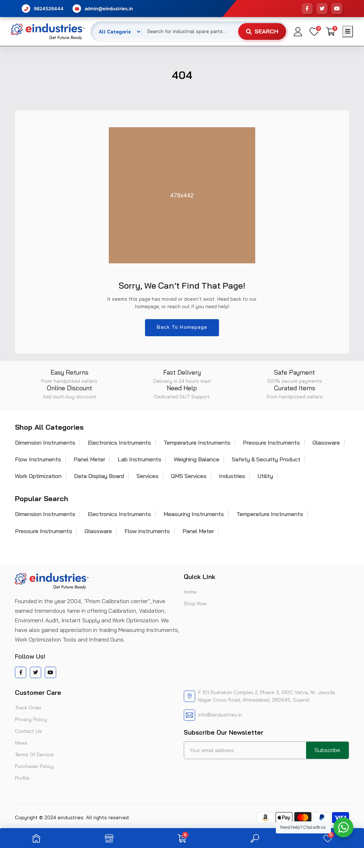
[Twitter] (322, 8)
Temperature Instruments (197, 442)
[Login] (298, 31)
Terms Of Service (34, 754)
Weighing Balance (196, 459)
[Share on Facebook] (20, 672)
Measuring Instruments (194, 513)
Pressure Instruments (271, 442)
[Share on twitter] (35, 672)
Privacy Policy (31, 719)
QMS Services (189, 475)
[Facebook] (307, 8)
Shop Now (195, 603)
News (21, 743)
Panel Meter (89, 459)
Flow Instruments (38, 459)
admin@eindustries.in (109, 8)
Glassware (326, 442)
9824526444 (49, 8)
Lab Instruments (139, 459)
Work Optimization (38, 475)
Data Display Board (99, 475)
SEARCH (266, 31)
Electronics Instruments (119, 442)
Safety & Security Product (266, 459)
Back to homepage (182, 327)
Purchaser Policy (34, 766)
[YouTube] (337, 8)
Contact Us (28, 731)
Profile (22, 778)
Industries (232, 475)
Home (190, 592)
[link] (36, 838)
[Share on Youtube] (50, 672)
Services (147, 475)
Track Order (28, 707)
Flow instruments (147, 531)
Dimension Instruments (45, 442)
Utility (265, 475)
